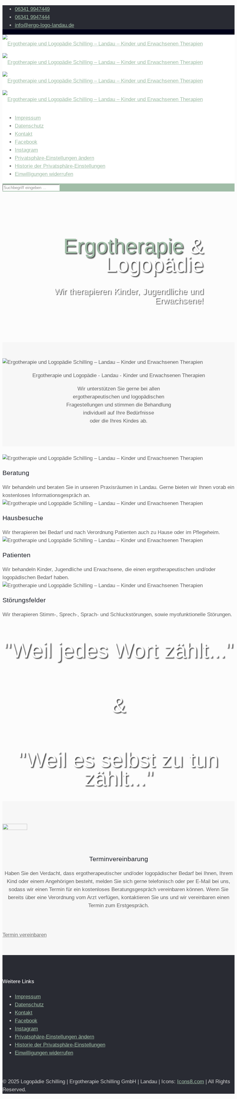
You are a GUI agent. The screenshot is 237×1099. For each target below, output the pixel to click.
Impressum (28, 118)
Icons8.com (190, 1081)
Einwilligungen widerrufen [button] (44, 174)
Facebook (26, 142)
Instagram (26, 150)
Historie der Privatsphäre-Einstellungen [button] (60, 166)
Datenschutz (29, 126)
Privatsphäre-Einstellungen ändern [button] (54, 158)
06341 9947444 (32, 17)
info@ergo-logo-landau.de (44, 25)
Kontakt (23, 134)
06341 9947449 (32, 9)
